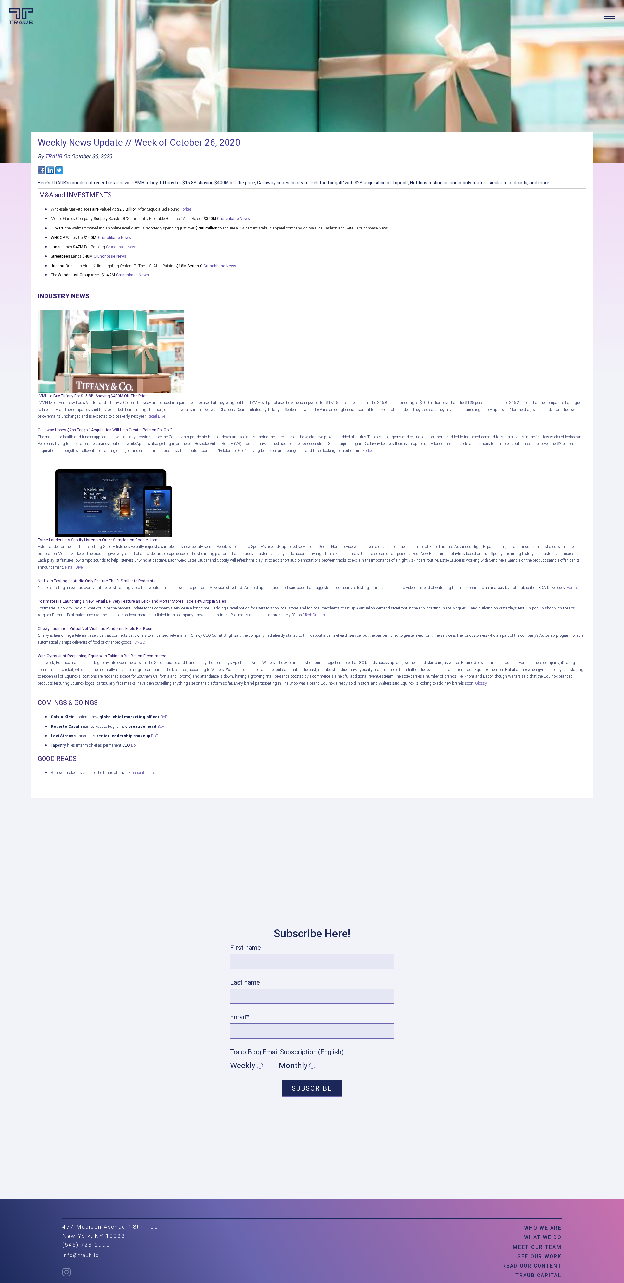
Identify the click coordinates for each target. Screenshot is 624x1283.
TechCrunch (315, 615)
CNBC (139, 642)
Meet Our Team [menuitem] (537, 1247)
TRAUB (53, 156)
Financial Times (141, 772)
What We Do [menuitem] (543, 1237)
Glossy (481, 683)
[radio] (254, 1066)
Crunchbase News (233, 218)
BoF (164, 717)
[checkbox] (312, 1066)
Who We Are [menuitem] (543, 1228)
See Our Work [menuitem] (539, 1256)
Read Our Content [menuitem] (532, 1266)
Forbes (186, 209)
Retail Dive (156, 416)
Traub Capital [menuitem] (538, 1275)
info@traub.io (80, 1255)
